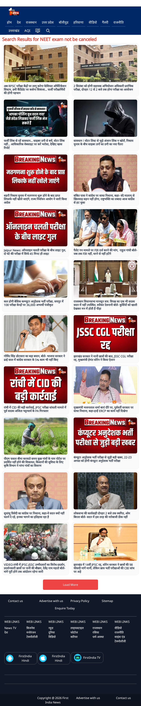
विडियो (52, 637)
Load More (70, 585)
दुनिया (51, 632)
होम (9, 22)
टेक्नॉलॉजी (32, 637)
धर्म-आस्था (98, 637)
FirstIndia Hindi (25, 658)
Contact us (15, 601)
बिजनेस (30, 628)
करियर (74, 637)
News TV (10, 628)
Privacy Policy (79, 601)
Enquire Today (65, 608)
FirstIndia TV (91, 658)
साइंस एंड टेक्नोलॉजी (120, 639)
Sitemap (107, 601)
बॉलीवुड (63, 22)
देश (19, 22)
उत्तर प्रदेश (48, 22)
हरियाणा (78, 22)
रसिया (96, 632)
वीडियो (93, 22)
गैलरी (105, 22)
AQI (27, 30)
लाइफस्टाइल (77, 628)
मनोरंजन (31, 632)
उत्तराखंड (13, 30)
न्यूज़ (50, 628)
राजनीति (118, 22)
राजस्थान (31, 22)
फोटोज (74, 632)
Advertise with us (51, 601)
